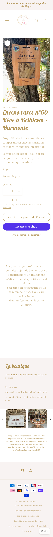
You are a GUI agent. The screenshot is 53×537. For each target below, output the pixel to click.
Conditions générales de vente (28, 521)
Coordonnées (28, 531)
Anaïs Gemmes (30, 501)
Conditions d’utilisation (28, 516)
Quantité (7, 184)
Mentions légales (16, 526)
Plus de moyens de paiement (27, 235)
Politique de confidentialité (28, 510)
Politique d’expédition (38, 526)
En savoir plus (12, 176)
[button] (7, 20)
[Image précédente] (2, 419)
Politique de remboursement (28, 505)
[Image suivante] (51, 419)
